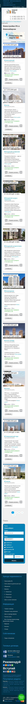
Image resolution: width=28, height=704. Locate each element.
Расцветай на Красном (12, 152)
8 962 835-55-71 (18, 17)
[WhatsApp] (12, 665)
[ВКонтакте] (4, 665)
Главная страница (8, 608)
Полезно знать (7, 616)
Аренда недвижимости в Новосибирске (11, 21)
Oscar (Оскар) (9, 340)
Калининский (5, 682)
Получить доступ (16, 6)
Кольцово (22, 684)
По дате (23, 41)
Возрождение (9, 291)
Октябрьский (16, 681)
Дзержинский (21, 681)
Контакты (6, 626)
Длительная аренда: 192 (15, 1)
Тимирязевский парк (11, 436)
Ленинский (16, 682)
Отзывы (6, 629)
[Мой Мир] (8, 665)
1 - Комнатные (7, 591)
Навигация (4, 11)
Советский (11, 684)
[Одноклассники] (6, 665)
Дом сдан (8, 551)
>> (14, 515)
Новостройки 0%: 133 (7, 2)
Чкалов (7, 481)
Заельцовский (9, 60)
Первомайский (6, 684)
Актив (7, 105)
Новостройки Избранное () (9, 4)
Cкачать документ (12, 652)
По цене (19, 41)
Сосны (7, 388)
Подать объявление (9, 638)
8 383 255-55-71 (18, 19)
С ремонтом (8, 542)
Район (6, 536)
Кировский (21, 682)
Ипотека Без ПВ (9, 549)
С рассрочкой (9, 547)
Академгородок (16, 684)
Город (6, 525)
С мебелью (8, 544)
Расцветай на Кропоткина (13, 246)
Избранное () (6, 1)
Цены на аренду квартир (10, 614)
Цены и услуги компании (10, 599)
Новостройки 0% (8, 581)
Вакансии (6, 623)
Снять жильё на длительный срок (12, 583)
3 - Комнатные (7, 597)
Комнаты (6, 589)
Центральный (10, 681)
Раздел (6, 530)
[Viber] (10, 665)
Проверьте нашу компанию (11, 611)
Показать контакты (13, 79)
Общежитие (7, 586)
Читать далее (13, 70)
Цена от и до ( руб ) (9, 554)
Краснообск (5, 685)
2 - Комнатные (7, 594)
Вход (23, 6)
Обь (9, 685)
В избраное (8, 82)
